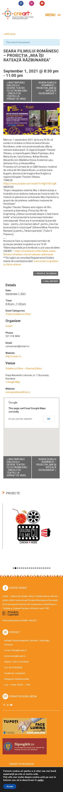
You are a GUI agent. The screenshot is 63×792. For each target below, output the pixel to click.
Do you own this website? (20, 419)
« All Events (9, 34)
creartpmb (20, 673)
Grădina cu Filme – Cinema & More (24, 368)
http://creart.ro (13, 356)
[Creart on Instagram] (7, 705)
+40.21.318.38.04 (20, 662)
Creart (9, 314)
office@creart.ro (19, 650)
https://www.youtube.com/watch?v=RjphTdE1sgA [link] (29, 183)
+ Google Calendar (46, 273)
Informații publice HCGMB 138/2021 (20, 620)
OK (48, 419)
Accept (10, 786)
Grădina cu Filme (22, 314)
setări (40, 780)
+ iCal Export (50, 281)
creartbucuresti (21, 679)
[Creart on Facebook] (4, 705)
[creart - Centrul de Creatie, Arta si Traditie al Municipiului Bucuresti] (17, 14)
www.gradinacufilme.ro (18, 392)
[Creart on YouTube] (11, 705)
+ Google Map (13, 382)
